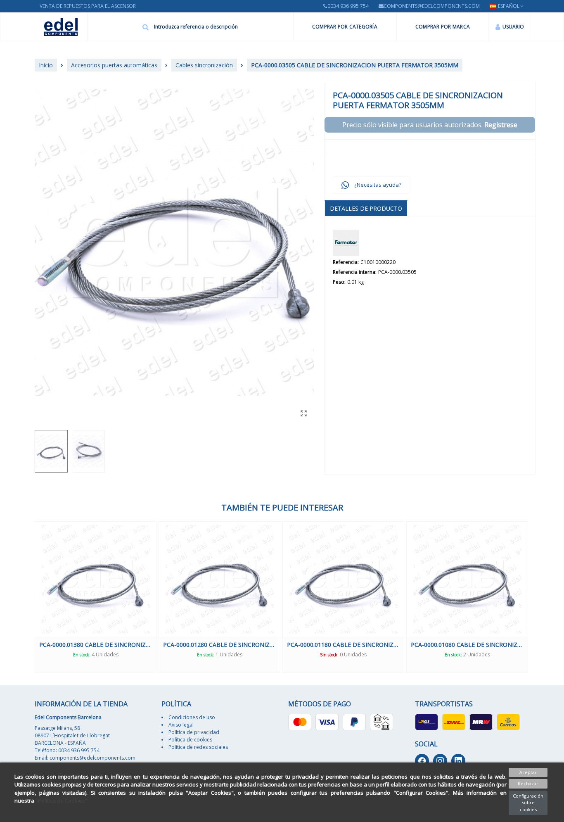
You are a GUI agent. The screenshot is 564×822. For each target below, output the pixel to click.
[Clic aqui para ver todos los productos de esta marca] (346, 243)
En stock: (81, 655)
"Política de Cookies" (62, 800)
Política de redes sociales (198, 747)
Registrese (500, 124)
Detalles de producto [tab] (366, 208)
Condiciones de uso (191, 717)
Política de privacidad (193, 732)
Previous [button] (28, 597)
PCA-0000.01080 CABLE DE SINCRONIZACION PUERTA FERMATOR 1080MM (467, 645)
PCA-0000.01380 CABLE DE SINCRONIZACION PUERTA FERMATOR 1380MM (95, 645)
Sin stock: (329, 655)
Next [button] (535, 597)
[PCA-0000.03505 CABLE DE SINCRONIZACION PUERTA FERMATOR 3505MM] (303, 413)
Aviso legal (181, 724)
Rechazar (528, 783)
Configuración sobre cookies (528, 802)
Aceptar (528, 772)
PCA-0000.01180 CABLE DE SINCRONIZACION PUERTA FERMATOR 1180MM (343, 645)
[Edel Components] (61, 27)
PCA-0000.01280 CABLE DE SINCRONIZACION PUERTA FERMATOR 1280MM (219, 645)
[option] (95, 597)
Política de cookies (190, 739)
